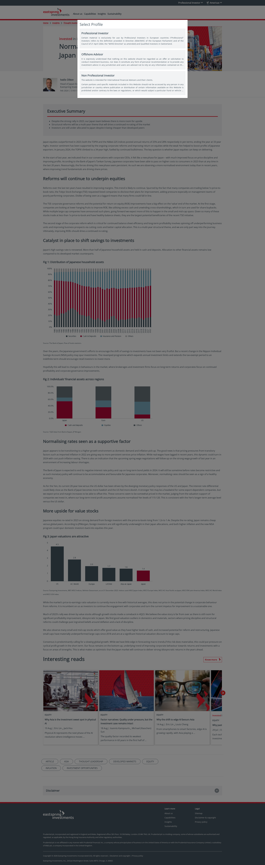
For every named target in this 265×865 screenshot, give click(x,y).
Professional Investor (132, 38)
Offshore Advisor (132, 60)
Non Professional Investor (132, 83)
